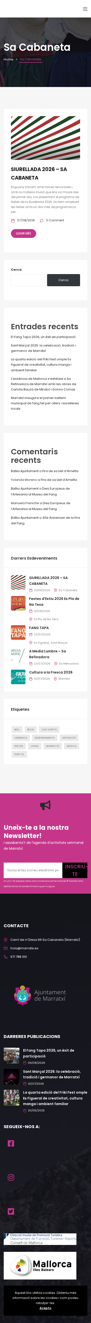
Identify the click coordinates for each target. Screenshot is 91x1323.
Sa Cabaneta (68, 590)
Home (8, 59)
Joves (35, 746)
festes (18, 746)
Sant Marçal (59, 643)
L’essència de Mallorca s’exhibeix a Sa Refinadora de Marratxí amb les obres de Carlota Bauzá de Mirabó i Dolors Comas (43, 384)
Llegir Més (23, 233)
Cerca (16, 269)
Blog (30, 729)
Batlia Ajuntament (25, 471)
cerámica (20, 737)
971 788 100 (18, 956)
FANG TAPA (39, 627)
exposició (69, 737)
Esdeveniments (45, 737)
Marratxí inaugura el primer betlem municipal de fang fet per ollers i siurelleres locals (45, 403)
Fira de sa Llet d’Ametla (60, 471)
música (72, 746)
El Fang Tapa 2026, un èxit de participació (43, 337)
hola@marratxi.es (24, 948)
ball (17, 729)
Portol (19, 754)
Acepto (45, 1308)
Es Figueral (41, 643)
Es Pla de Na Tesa (46, 619)
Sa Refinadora (69, 664)
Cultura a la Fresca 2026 (51, 672)
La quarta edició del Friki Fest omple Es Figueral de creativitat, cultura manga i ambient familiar (41, 364)
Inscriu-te (76, 870)
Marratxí (64, 679)
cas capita (49, 729)
